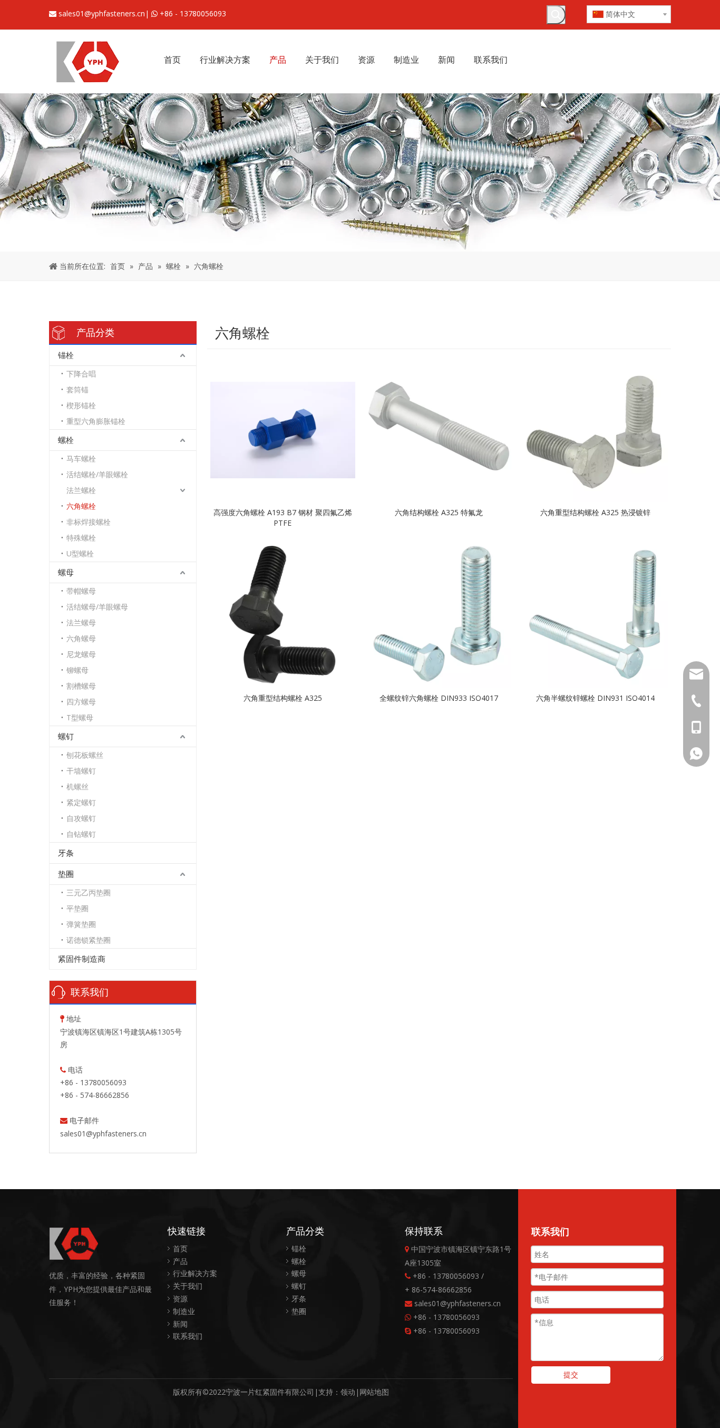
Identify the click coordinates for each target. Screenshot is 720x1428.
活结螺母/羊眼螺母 (97, 607)
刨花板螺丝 (84, 755)
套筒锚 (77, 389)
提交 (570, 1374)
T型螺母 (79, 717)
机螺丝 (77, 786)
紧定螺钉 (81, 802)
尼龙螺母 (81, 654)
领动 (347, 1392)
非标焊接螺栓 (88, 522)
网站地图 (374, 1392)
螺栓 (66, 440)
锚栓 (66, 355)
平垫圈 (77, 908)
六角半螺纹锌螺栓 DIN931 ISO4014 (595, 698)
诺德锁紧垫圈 (88, 940)
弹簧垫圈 (81, 924)
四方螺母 (81, 702)
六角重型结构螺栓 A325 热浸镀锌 (595, 512)
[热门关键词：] (556, 14)
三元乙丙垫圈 (88, 892)
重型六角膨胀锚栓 (95, 421)
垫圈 (66, 874)
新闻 (180, 1324)
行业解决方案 (195, 1273)
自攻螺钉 (81, 818)
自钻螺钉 (81, 834)
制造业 (184, 1311)
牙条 (66, 852)
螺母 (66, 572)
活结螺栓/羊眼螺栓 (97, 474)
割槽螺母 (81, 686)
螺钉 (66, 736)
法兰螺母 (81, 622)
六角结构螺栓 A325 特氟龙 (439, 512)
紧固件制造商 (81, 958)
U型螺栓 (80, 553)
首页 (180, 1248)
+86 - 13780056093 (193, 13)
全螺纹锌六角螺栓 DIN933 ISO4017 (439, 698)
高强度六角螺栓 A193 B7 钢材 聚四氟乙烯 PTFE (282, 517)
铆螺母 (77, 670)
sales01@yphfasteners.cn (102, 13)
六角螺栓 (81, 506)
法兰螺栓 (81, 490)
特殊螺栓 (81, 538)
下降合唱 (81, 374)
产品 (180, 1261)
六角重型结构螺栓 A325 (283, 698)
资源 (180, 1299)
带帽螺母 (81, 591)
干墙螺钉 (81, 771)
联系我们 (187, 1336)
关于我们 (187, 1286)
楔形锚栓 (81, 405)
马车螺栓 (81, 459)
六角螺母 (81, 638)
